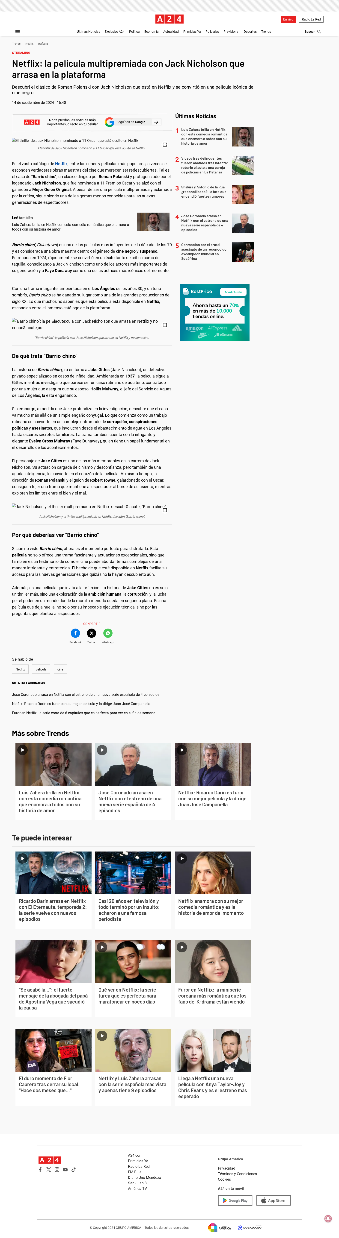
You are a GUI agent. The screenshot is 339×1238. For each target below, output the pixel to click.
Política (134, 31)
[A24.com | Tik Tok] (73, 1169)
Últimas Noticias (88, 31)
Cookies (224, 1179)
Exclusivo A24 (115, 31)
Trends (266, 31)
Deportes (250, 31)
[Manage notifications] (328, 1218)
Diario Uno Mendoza (144, 1177)
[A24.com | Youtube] (65, 1169)
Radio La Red (311, 19)
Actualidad (171, 31)
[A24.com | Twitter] (48, 1169)
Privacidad (226, 1168)
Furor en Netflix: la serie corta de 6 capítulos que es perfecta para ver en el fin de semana (83, 713)
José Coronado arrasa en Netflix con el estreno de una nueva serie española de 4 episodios (85, 694)
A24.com (135, 1155)
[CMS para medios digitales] (246, 1227)
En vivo (288, 19)
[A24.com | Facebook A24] (40, 1169)
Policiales (212, 31)
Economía (151, 31)
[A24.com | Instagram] (57, 1169)
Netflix (29, 43)
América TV (137, 1188)
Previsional (231, 31)
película (43, 43)
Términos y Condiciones (237, 1174)
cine (60, 669)
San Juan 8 (137, 1183)
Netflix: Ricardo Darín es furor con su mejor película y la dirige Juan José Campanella (81, 704)
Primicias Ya (192, 31)
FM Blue (134, 1172)
